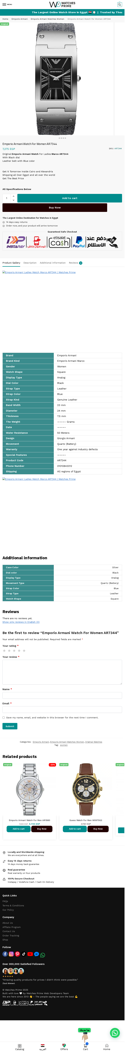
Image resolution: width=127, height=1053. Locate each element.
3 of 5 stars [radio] (14, 651)
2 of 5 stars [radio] (9, 651)
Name (7, 689)
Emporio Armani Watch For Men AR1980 (29, 820)
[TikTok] (23, 954)
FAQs (5, 901)
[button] (119, 4)
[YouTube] (30, 954)
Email (7, 703)
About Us (7, 922)
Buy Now (55, 207)
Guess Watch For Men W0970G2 (85, 820)
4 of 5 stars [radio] (19, 651)
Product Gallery (11, 262)
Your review (11, 656)
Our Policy (8, 909)
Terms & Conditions (13, 905)
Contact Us (8, 931)
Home (5, 19)
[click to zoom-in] (56, 78)
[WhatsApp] (42, 955)
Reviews (75, 262)
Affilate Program (11, 927)
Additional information (53, 262)
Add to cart (69, 198)
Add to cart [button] (18, 829)
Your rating (10, 645)
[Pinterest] (17, 954)
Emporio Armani (20, 19)
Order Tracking (10, 935)
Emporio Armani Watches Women (47, 19)
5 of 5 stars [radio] (24, 651)
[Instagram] (11, 954)
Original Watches (93, 742)
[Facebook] (5, 954)
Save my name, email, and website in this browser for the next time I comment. (52, 717)
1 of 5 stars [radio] (4, 651)
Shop (5, 939)
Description (30, 262)
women (64, 745)
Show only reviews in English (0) (21, 622)
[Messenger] (36, 954)
